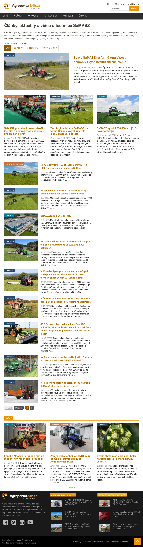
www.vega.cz (30, 542)
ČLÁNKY (18, 47)
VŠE (8, 47)
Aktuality (33, 15)
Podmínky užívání (101, 541)
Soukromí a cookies (119, 541)
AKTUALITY (32, 47)
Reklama (87, 541)
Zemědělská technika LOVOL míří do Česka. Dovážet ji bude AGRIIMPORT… (78, 502)
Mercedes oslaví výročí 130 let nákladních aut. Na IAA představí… (126, 514)
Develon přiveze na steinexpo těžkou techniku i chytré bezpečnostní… (126, 526)
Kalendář (68, 15)
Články (18, 15)
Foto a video (50, 15)
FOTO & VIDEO (50, 47)
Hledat (134, 8)
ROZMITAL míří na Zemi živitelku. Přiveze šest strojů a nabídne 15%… (78, 514)
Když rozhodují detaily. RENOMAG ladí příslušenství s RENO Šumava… (126, 502)
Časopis (83, 15)
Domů (5, 15)
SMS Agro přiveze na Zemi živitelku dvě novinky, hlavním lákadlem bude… (78, 526)
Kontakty (77, 541)
